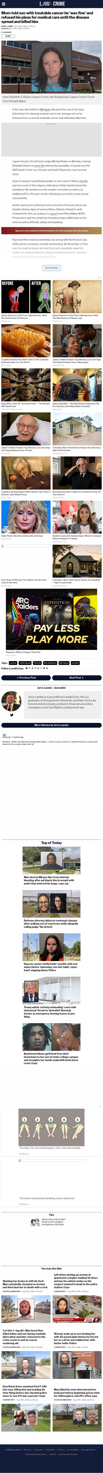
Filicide (37, 663)
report (53, 213)
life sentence (50, 663)
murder (84, 181)
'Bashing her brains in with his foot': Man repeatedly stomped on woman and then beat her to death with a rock (25, 1284)
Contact (52, 1454)
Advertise (38, 1450)
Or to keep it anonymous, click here (53, 1223)
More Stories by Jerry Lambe (51, 725)
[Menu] (3, 4)
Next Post (75, 677)
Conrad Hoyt (60, 1291)
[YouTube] (26, 668)
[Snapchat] (44, 668)
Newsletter (50, 1450)
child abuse (25, 663)
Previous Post (27, 677)
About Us (28, 1450)
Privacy (61, 1450)
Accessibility (72, 1450)
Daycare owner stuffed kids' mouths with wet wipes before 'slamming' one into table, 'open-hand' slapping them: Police (51, 967)
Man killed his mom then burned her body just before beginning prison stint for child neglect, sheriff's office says (77, 1392)
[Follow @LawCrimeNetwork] (41, 668)
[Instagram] (35, 668)
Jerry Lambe (7, 26)
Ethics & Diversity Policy (36, 1454)
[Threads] (38, 668)
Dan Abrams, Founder (68, 1454)
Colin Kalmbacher (11, 1291)
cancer (13, 663)
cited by (43, 256)
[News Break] (47, 668)
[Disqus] (51, 766)
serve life (39, 165)
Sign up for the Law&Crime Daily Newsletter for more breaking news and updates (51, 231)
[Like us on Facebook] (29, 668)
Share (8, 36)
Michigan (45, 109)
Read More (51, 268)
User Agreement (88, 1450)
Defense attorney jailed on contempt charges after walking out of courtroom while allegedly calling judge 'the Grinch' (51, 923)
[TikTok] (32, 668)
